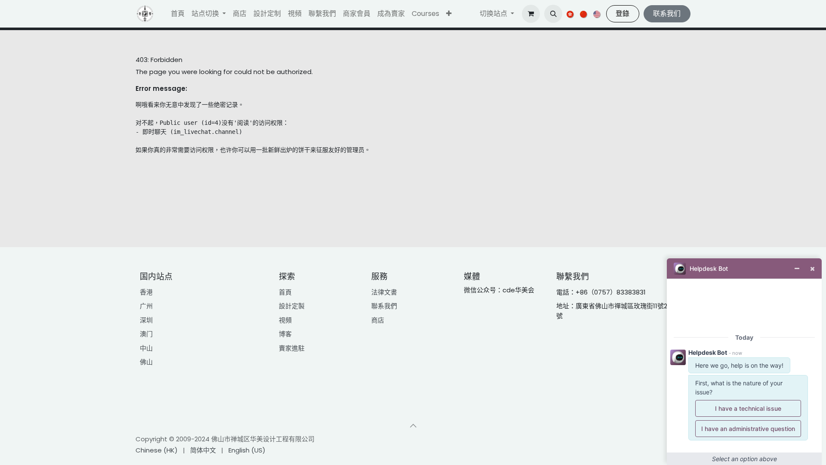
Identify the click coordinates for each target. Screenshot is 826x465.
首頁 (285, 292)
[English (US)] (597, 13)
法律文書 (384, 292)
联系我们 (667, 14)
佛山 (146, 361)
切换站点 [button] (494, 14)
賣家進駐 (292, 348)
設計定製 (292, 305)
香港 (146, 292)
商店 (377, 320)
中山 (146, 348)
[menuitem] (177, 13)
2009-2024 (193, 438)
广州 (146, 305)
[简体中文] (584, 13)
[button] (449, 13)
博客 (285, 333)
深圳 (146, 320)
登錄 (622, 14)
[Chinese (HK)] (571, 13)
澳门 (146, 333)
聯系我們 (384, 305)
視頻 (285, 320)
